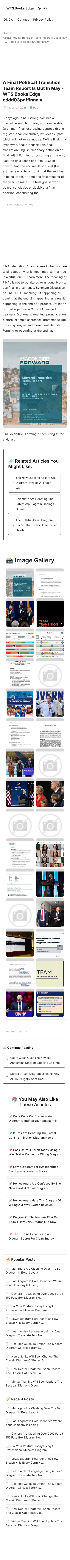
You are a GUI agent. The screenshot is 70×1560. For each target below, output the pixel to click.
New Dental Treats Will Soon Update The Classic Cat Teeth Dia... (33, 1371)
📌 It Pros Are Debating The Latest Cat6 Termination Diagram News (32, 1135)
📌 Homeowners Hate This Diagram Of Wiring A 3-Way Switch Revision (35, 1203)
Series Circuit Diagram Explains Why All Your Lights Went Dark (34, 1076)
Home (7, 33)
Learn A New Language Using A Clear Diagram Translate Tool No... (34, 1333)
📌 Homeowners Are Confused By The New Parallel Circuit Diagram (35, 1186)
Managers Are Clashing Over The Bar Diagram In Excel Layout (34, 1270)
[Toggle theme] (42, 8)
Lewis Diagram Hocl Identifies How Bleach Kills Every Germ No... (32, 1320)
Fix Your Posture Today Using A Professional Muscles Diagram (30, 1308)
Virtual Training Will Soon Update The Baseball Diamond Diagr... (34, 1383)
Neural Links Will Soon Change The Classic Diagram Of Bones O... (32, 1358)
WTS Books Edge (20, 8)
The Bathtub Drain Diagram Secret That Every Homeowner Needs (36, 525)
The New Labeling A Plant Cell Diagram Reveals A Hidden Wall (36, 483)
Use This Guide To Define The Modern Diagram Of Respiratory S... (34, 1346)
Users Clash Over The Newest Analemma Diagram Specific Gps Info (35, 1060)
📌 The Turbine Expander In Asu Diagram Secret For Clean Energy (31, 1236)
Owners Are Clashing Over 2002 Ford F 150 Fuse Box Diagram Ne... (35, 1295)
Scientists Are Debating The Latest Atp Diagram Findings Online (35, 504)
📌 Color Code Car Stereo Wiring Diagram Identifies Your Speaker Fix (33, 1118)
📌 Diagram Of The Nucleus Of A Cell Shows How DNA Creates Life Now (34, 1219)
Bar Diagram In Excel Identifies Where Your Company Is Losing (34, 1283)
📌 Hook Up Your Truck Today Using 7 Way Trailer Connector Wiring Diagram (35, 1152)
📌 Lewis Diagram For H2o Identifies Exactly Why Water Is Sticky (33, 1169)
